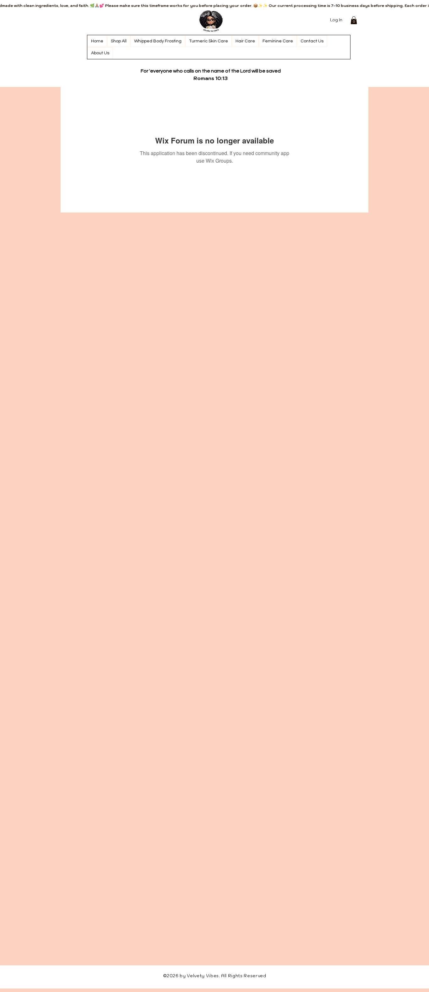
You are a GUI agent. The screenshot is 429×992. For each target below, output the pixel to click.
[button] (353, 20)
